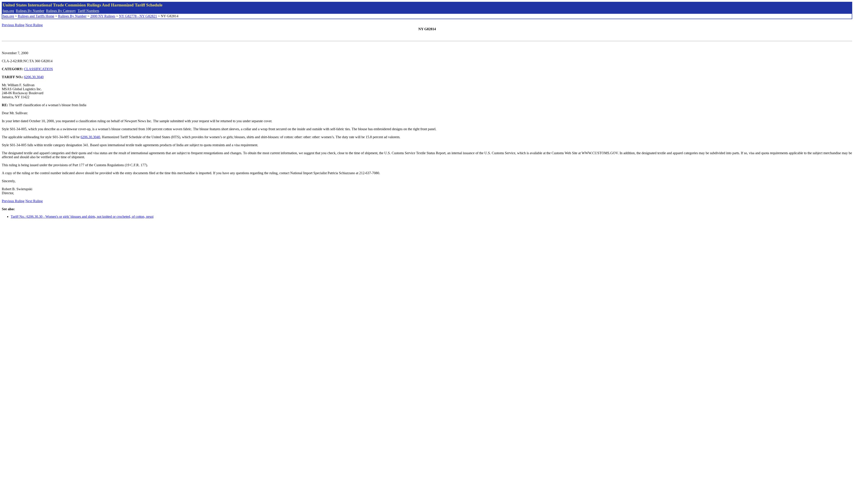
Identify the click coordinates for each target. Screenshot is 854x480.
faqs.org (8, 11)
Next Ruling (34, 25)
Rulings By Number (30, 11)
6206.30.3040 (34, 77)
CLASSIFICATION (38, 69)
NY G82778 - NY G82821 (138, 16)
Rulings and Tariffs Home (36, 16)
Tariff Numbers (88, 11)
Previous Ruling (13, 25)
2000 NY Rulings (102, 16)
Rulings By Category (61, 11)
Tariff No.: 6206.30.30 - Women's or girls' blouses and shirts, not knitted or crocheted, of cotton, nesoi (82, 216)
